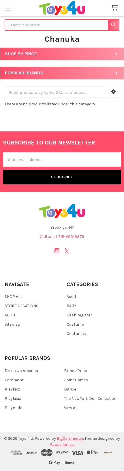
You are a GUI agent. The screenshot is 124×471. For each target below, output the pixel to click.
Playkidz (12, 389)
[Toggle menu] (8, 8)
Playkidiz (13, 398)
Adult (71, 296)
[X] (67, 250)
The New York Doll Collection (90, 398)
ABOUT (11, 315)
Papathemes (62, 444)
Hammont (14, 379)
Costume (75, 324)
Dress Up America (21, 370)
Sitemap (12, 324)
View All (71, 407)
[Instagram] (56, 250)
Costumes (76, 333)
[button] (113, 92)
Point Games (76, 379)
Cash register (79, 315)
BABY (71, 305)
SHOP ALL (13, 296)
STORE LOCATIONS (21, 305)
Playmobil (14, 407)
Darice (70, 389)
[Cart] (115, 8)
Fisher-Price (75, 370)
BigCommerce (70, 438)
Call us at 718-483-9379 (62, 236)
